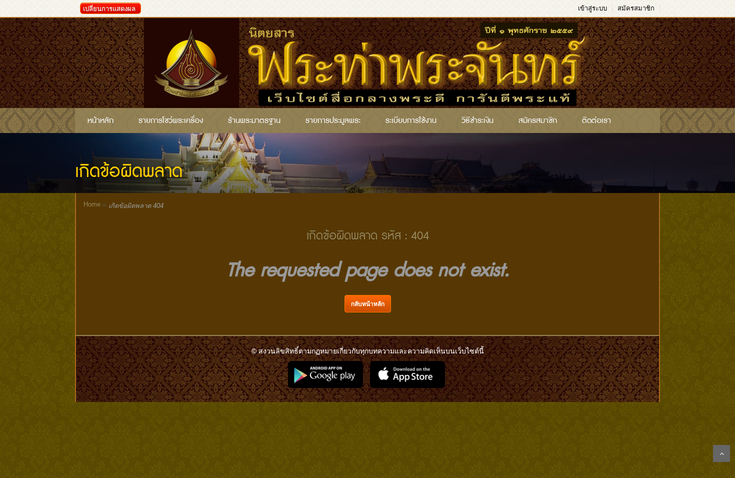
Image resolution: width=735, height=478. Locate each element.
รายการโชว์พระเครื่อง (170, 121)
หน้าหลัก (101, 121)
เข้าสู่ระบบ (592, 8)
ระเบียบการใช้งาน (411, 121)
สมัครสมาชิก (636, 8)
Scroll (721, 453)
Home (92, 204)
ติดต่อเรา (596, 121)
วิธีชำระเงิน (478, 121)
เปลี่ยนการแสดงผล (109, 8)
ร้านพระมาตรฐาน (254, 121)
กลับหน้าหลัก (367, 304)
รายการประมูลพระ (333, 121)
